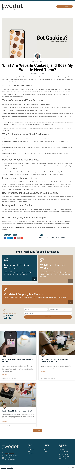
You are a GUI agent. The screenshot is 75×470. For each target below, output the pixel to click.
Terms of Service (10, 468)
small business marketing (58, 237)
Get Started (48, 317)
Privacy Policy (4, 468)
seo (50, 237)
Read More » (4, 374)
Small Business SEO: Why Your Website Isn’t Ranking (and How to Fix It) (54, 360)
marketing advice (43, 237)
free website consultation (19, 227)
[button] (5, 238)
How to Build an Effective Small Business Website (17, 411)
